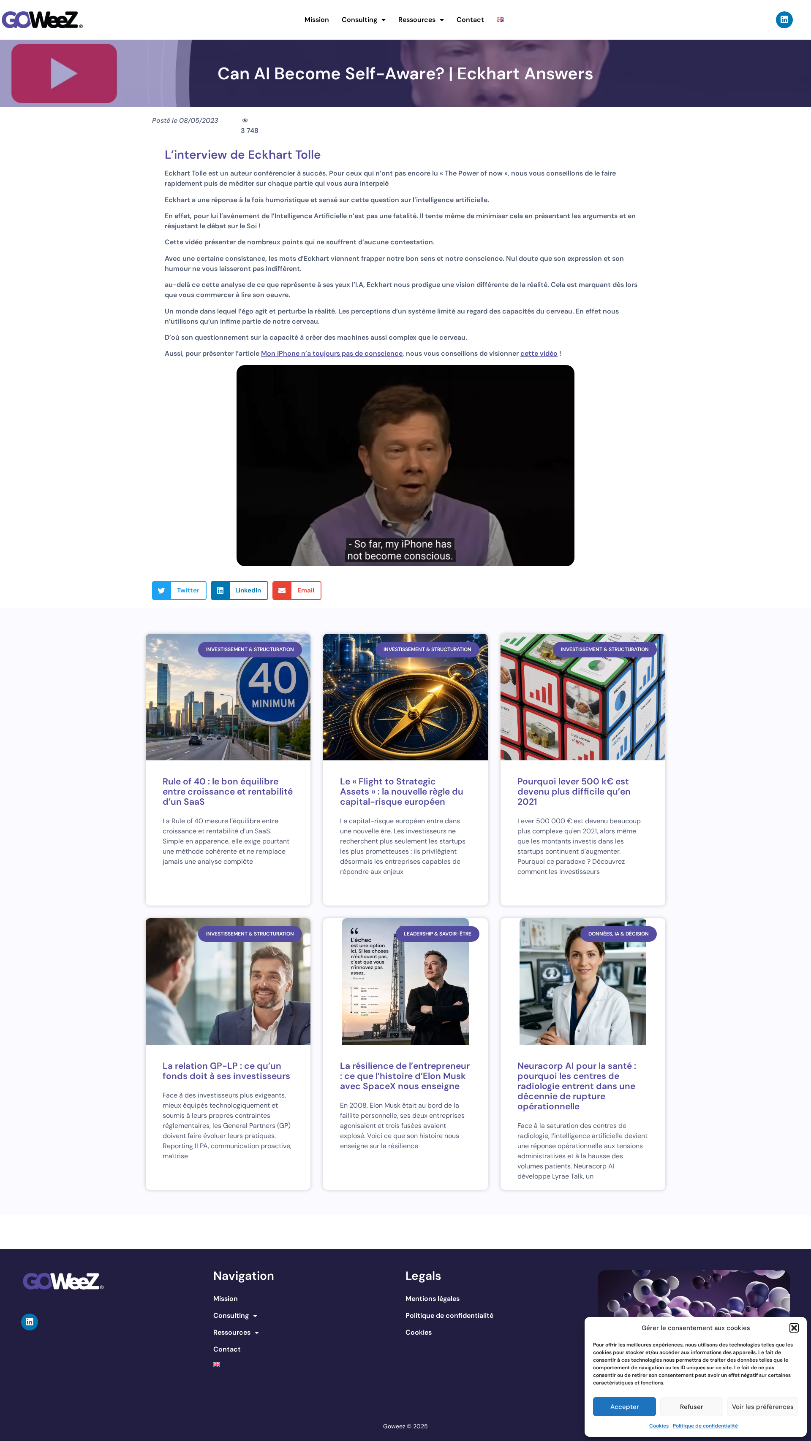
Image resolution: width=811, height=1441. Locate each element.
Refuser (691, 1407)
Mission (317, 19)
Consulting (359, 19)
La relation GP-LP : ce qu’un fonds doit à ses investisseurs (226, 1071)
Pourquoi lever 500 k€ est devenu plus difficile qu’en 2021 (574, 792)
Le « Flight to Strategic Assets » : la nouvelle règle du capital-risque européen (401, 792)
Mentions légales (433, 1298)
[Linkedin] (784, 19)
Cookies (659, 1425)
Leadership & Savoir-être (437, 933)
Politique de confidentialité (705, 1425)
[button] (794, 1328)
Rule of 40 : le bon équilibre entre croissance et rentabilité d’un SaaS (228, 792)
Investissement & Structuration (250, 649)
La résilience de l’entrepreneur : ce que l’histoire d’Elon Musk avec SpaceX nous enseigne (405, 1076)
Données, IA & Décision (618, 933)
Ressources (416, 19)
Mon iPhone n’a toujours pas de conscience (332, 353)
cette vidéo (539, 353)
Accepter (624, 1407)
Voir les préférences (763, 1407)
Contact (470, 19)
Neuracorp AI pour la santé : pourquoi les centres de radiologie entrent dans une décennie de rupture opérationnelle (576, 1086)
